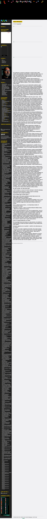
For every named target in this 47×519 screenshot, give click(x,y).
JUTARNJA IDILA (4, 277)
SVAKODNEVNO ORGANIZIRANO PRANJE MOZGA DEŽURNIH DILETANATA (6, 205)
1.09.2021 (3, 462)
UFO (2, 120)
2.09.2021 (3, 461)
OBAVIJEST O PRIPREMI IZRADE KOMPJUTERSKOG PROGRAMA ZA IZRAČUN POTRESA (6, 355)
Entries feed (3, 60)
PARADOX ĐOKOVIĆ (5, 234)
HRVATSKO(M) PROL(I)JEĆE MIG (6, 164)
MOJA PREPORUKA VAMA (5, 87)
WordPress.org (4, 62)
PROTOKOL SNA (4, 148)
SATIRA (3, 118)
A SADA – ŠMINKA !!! (5, 288)
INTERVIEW (3, 235)
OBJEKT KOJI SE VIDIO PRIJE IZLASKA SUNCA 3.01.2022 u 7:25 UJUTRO (6, 245)
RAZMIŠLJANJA (19, 24)
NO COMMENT (4, 107)
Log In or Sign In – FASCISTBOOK (6, 374)
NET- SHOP (3, 89)
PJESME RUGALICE (5, 111)
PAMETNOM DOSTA (4, 361)
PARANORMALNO (4, 109)
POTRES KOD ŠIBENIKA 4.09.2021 (7, 455)
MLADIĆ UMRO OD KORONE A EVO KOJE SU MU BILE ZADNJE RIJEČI (6, 282)
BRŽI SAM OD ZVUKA (5, 332)
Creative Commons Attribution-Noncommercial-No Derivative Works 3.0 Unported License (6, 137)
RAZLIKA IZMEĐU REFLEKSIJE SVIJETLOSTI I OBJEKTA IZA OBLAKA (6, 436)
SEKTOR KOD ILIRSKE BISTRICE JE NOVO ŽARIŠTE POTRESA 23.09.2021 (6, 399)
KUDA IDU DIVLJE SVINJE (5, 194)
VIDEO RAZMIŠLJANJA (5, 121)
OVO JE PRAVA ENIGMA (5, 350)
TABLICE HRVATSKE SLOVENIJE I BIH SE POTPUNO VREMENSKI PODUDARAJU (7, 243)
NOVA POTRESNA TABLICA (6, 312)
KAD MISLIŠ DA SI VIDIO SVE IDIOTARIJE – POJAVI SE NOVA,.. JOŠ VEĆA (6, 340)
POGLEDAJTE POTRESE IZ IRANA (7, 318)
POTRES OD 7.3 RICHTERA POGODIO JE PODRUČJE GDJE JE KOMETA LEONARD (7, 268)
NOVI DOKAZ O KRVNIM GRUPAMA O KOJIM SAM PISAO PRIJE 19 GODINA (6, 297)
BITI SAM (3, 145)
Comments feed (4, 61)
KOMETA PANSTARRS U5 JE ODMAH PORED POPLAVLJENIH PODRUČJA (6, 286)
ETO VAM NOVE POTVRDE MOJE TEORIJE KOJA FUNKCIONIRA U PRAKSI (6, 426)
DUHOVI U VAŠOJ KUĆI (5, 86)
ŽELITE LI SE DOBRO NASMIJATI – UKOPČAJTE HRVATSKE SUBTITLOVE (6, 359)
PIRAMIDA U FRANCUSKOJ (6, 289)
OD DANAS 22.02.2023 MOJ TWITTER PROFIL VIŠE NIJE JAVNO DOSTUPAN (6, 166)
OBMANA (3, 173)
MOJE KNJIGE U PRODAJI (5, 88)
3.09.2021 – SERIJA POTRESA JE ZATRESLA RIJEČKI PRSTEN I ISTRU (6, 459)
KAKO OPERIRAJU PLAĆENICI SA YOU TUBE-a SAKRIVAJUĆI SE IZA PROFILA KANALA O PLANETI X (7, 175)
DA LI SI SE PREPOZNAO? (5, 225)
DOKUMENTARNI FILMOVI (5, 101)
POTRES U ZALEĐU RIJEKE (6, 331)
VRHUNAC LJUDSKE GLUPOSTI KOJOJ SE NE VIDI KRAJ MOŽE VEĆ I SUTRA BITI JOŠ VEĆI (6, 343)
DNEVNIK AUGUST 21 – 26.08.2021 (7, 472)
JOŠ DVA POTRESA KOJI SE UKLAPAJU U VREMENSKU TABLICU (6, 423)
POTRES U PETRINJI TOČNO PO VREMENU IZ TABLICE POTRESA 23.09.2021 (6, 404)
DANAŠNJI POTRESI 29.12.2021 (6, 251)
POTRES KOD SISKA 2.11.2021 (6, 330)
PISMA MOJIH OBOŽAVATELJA (6, 110)
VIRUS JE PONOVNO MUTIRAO (6, 301)
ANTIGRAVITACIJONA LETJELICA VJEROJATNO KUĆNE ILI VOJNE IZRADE (6, 266)
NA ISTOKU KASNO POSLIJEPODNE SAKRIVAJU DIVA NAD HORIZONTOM (7, 337)
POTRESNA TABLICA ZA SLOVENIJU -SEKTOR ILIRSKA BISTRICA (6, 392)
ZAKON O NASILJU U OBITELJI (6, 190)
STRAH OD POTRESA (5, 460)
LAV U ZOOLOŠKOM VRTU (5, 179)
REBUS (3, 353)
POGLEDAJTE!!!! (4, 278)
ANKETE (3, 100)
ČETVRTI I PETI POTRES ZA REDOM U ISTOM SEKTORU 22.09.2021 (6, 410)
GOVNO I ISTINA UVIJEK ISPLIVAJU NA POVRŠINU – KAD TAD (6, 163)
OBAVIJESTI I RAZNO (5, 108)
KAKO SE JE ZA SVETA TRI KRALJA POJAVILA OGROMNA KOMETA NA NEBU (6, 181)
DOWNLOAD (3, 102)
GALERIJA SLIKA (4, 103)
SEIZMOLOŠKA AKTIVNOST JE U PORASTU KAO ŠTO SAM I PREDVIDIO (6, 305)
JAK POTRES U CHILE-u (5, 414)
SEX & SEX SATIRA (4, 119)
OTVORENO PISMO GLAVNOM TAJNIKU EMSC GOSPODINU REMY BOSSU (6, 215)
